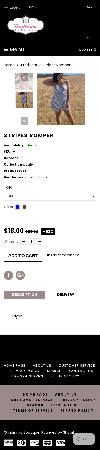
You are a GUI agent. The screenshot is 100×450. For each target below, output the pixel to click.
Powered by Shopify (58, 432)
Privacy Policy (25, 370)
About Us (42, 365)
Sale (29, 164)
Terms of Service (27, 376)
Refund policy (65, 376)
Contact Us (81, 370)
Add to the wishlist (64, 255)
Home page (14, 365)
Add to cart (22, 255)
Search (54, 370)
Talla (8, 187)
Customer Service (77, 365)
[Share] (8, 275)
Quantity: (12, 241)
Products (29, 65)
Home (9, 65)
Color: (9, 207)
